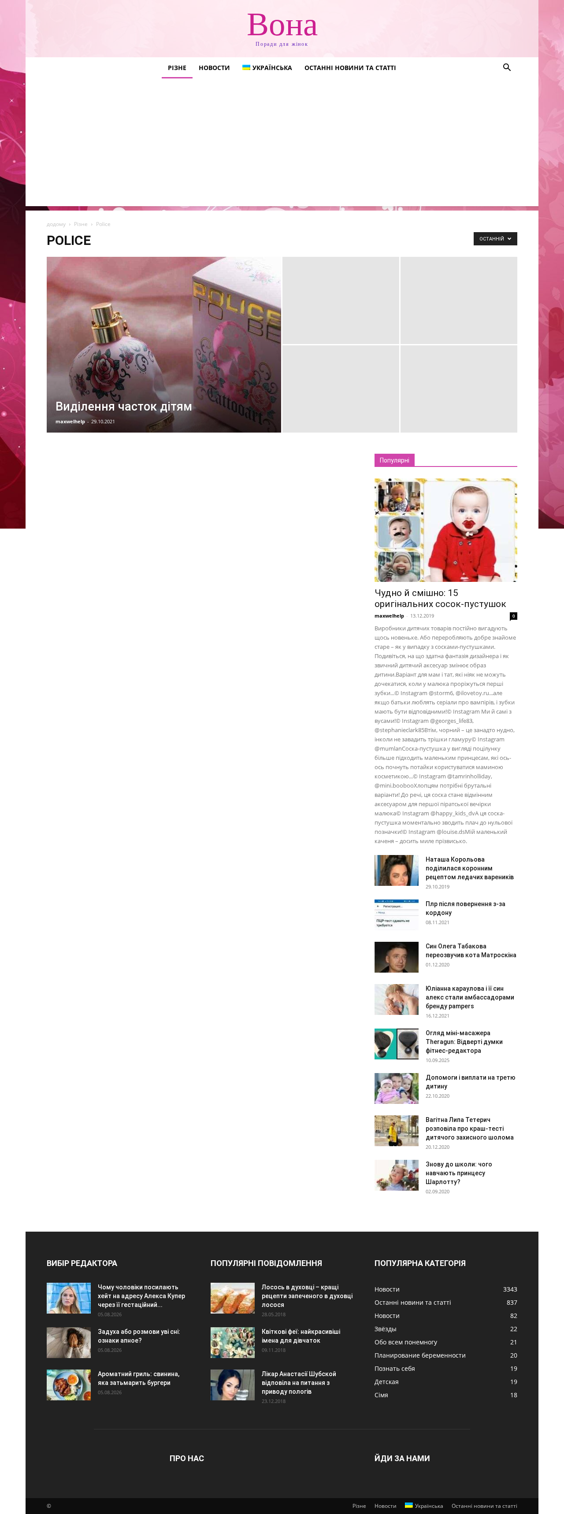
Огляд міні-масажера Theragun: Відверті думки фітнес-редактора (464, 1041)
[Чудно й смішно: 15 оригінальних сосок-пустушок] (446, 530)
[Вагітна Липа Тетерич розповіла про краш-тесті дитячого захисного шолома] (397, 1130)
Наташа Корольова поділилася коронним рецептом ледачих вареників (470, 868)
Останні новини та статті (350, 67)
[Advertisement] (282, 144)
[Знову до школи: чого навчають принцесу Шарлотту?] (397, 1175)
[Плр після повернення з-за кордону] (397, 915)
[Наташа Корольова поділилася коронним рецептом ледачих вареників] (397, 870)
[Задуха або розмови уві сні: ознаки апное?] (69, 1342)
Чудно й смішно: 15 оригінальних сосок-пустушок (440, 598)
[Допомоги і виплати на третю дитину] (397, 1088)
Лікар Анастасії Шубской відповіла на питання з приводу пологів (299, 1382)
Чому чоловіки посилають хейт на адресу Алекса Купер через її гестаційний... (141, 1296)
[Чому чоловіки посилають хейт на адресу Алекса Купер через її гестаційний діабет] (69, 1298)
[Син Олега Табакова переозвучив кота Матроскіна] (397, 957)
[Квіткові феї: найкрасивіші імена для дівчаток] (233, 1342)
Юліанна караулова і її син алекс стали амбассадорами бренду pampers (470, 997)
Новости (214, 67)
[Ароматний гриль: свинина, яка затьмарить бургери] (69, 1385)
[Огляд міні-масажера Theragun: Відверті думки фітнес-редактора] (397, 1044)
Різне (177, 67)
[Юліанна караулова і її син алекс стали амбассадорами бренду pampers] (397, 999)
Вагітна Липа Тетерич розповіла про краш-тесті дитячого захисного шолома (470, 1128)
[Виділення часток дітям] (164, 358)
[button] (506, 68)
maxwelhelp (70, 421)
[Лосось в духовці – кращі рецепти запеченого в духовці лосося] (233, 1298)
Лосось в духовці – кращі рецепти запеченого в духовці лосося (307, 1296)
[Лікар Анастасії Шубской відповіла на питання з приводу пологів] (233, 1385)
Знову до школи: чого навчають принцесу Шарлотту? (459, 1173)
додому (56, 224)
